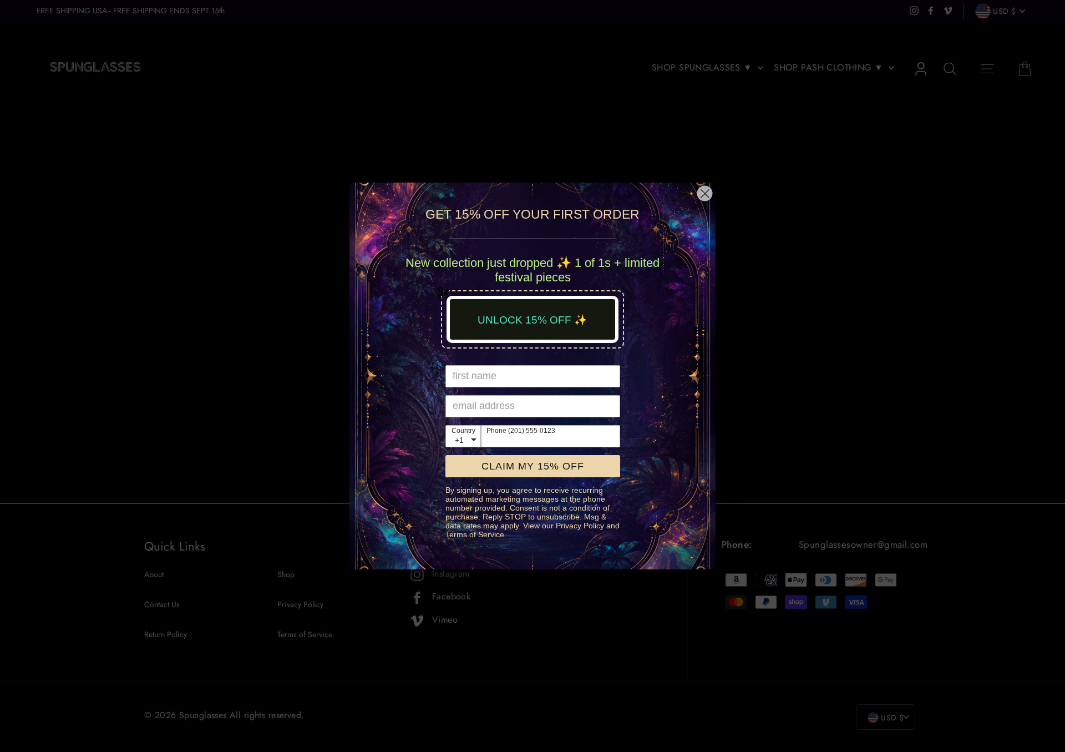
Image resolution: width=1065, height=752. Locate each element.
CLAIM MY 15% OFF (532, 466)
